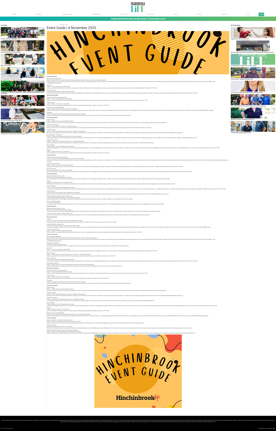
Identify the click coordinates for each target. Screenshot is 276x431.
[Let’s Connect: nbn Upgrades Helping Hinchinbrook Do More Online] (253, 86)
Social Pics (123, 14)
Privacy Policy (261, 428)
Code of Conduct (268, 428)
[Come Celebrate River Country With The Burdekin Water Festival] (22, 100)
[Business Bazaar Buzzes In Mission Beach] (22, 45)
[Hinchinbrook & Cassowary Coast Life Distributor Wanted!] (22, 127)
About (175, 14)
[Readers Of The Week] (22, 59)
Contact (199, 14)
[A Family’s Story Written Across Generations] (22, 114)
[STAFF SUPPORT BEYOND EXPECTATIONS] (253, 126)
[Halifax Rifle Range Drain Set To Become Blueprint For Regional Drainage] (253, 99)
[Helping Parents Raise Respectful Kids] (253, 32)
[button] (39, 14)
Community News (68, 14)
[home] (138, 7)
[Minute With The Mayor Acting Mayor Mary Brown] (253, 113)
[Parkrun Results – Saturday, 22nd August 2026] (253, 72)
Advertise (224, 14)
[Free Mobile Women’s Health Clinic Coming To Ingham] (253, 59)
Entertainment (96, 14)
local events (150, 14)
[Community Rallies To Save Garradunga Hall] (22, 72)
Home (14, 14)
